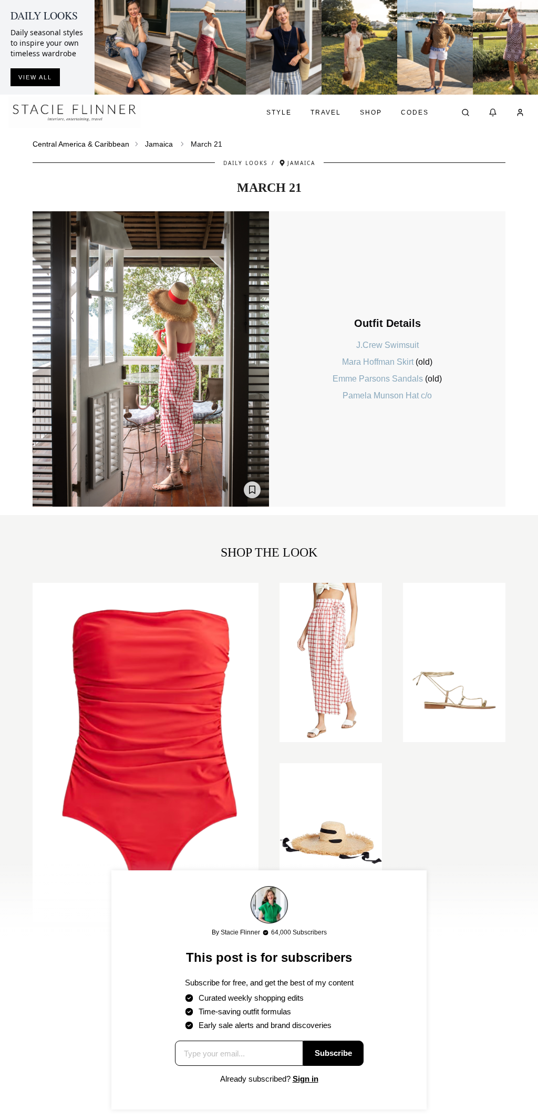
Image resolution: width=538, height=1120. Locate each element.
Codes (415, 112)
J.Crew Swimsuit (387, 345)
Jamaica (159, 144)
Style (279, 112)
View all (35, 77)
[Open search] (465, 112)
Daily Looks (245, 163)
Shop (371, 112)
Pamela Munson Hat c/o (387, 395)
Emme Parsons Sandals (379, 378)
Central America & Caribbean (81, 144)
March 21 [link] (206, 144)
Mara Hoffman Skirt (379, 361)
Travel (326, 112)
